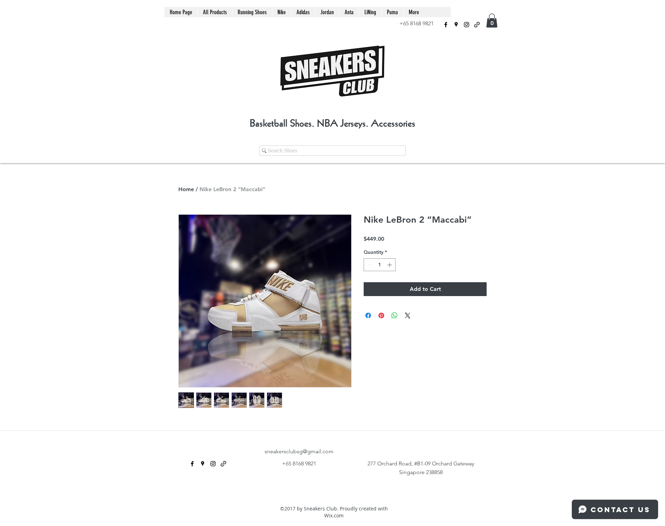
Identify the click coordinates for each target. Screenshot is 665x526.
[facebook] (445, 24)
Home (186, 189)
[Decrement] (369, 265)
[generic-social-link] (476, 24)
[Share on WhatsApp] (394, 315)
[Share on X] (408, 315)
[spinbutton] (379, 265)
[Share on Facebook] (368, 315)
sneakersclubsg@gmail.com (299, 451)
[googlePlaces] (456, 24)
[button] (492, 21)
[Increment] (390, 265)
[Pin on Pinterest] (381, 315)
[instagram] (466, 24)
